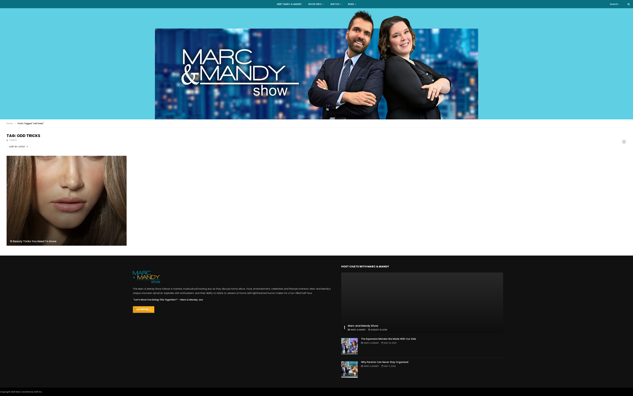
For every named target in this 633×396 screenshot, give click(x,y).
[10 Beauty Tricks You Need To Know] (67, 201)
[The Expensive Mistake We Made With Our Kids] (349, 346)
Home (10, 123)
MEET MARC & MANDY (289, 4)
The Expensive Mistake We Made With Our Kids (388, 339)
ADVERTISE (143, 309)
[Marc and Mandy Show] (316, 63)
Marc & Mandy (358, 329)
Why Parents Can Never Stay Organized (384, 362)
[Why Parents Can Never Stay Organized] (349, 369)
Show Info (315, 4)
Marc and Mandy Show (363, 326)
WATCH (334, 4)
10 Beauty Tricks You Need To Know (33, 241)
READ (351, 4)
